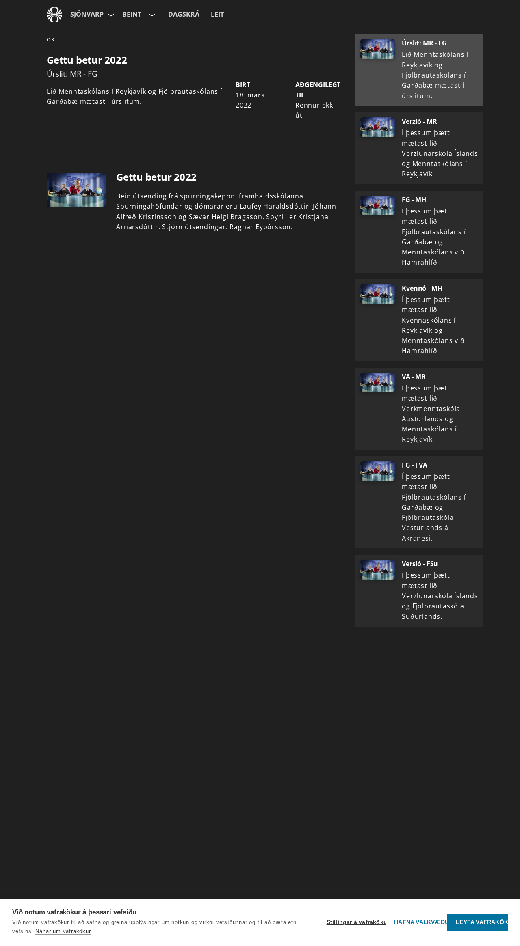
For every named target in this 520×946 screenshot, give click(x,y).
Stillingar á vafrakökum (354, 922)
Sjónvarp (87, 14)
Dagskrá (183, 14)
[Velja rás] (151, 15)
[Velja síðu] (110, 15)
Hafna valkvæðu (418, 922)
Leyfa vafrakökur (482, 922)
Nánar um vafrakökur (63, 931)
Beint (131, 14)
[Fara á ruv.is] (54, 14)
